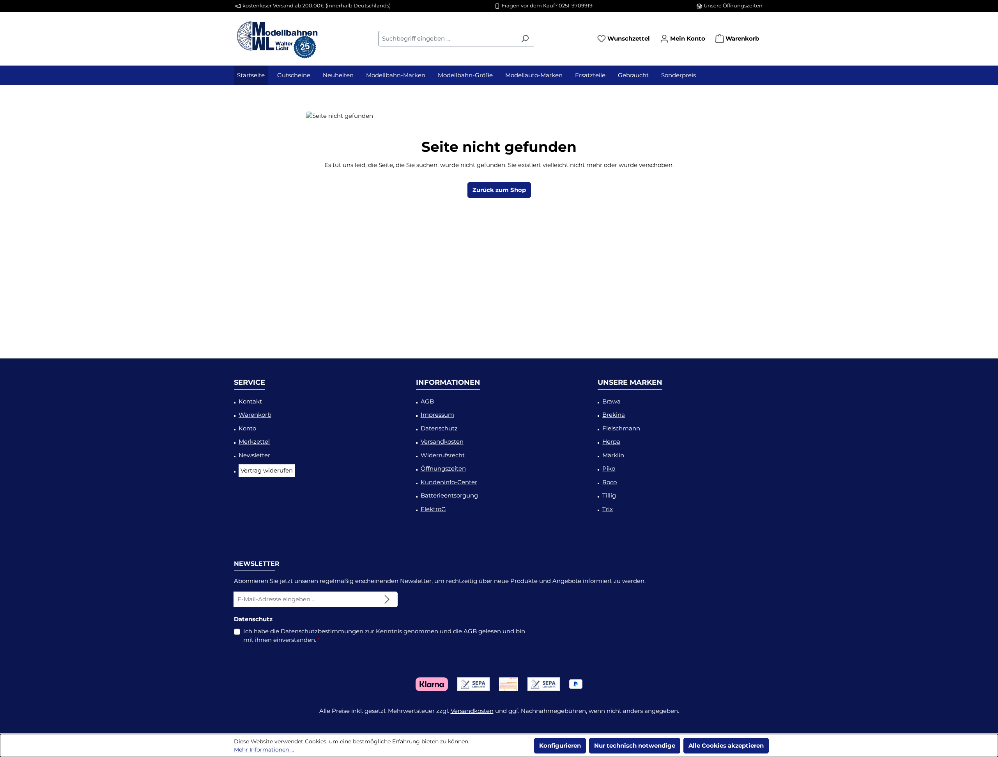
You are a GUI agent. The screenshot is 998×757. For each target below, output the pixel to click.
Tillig (609, 495)
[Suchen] (525, 38)
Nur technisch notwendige (634, 745)
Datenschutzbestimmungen (322, 631)
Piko (608, 468)
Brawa (611, 401)
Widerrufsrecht (443, 455)
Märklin (613, 455)
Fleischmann (621, 428)
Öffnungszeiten (443, 468)
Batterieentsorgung (449, 495)
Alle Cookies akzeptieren (726, 745)
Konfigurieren (560, 745)
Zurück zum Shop (499, 190)
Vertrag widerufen (267, 470)
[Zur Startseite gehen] (277, 37)
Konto (247, 428)
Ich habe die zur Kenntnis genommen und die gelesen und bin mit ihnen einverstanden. (384, 635)
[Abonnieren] (387, 599)
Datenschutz (439, 428)
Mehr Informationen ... (264, 749)
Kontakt (250, 401)
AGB (427, 401)
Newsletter (254, 455)
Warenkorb (255, 414)
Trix (607, 509)
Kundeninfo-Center (449, 482)
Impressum (437, 414)
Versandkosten (442, 441)
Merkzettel (254, 441)
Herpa (611, 441)
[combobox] (447, 38)
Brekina (613, 414)
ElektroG (433, 509)
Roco (609, 482)
